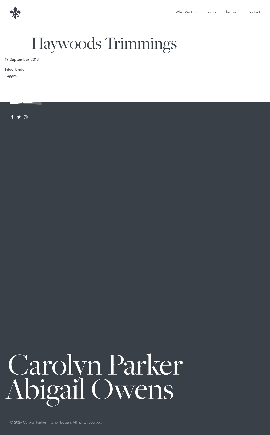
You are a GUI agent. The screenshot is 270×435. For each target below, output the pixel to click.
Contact (253, 12)
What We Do (185, 12)
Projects (209, 12)
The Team (232, 12)
